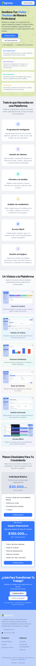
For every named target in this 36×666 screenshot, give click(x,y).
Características (6, 641)
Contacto (22, 641)
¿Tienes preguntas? (18, 598)
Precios (4, 644)
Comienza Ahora (9, 35)
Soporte (22, 650)
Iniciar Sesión (28, 3)
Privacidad (21, 663)
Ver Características (11, 40)
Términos (14, 663)
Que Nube (22, 659)
